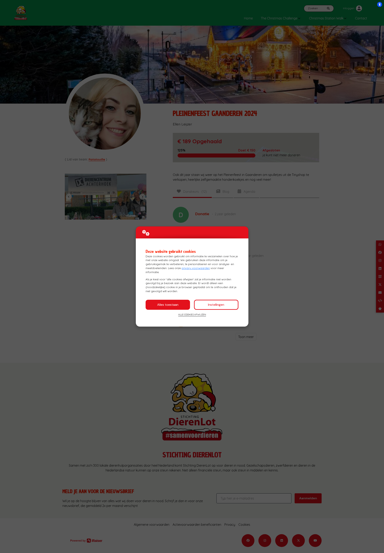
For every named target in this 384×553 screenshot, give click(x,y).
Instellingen (216, 305)
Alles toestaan (167, 305)
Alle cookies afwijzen (192, 314)
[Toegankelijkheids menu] (379, 4)
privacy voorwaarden (196, 268)
